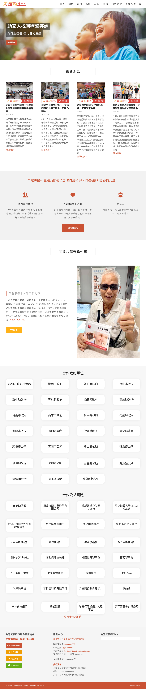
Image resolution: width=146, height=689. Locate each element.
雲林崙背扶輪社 (19, 557)
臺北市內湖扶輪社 (126, 524)
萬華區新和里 (91, 478)
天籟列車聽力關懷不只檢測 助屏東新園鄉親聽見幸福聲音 (20, 108)
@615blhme (68, 647)
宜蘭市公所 (55, 446)
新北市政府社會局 (19, 384)
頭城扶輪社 (55, 542)
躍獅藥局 (91, 573)
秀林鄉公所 (55, 463)
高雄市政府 (55, 415)
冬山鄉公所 (91, 446)
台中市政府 (126, 384)
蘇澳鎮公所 (19, 479)
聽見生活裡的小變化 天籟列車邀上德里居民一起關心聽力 (55, 108)
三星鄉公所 (91, 463)
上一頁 (2, 34)
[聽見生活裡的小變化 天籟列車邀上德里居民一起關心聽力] (55, 92)
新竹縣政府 (91, 384)
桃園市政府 (55, 384)
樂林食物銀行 (19, 606)
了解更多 (11, 42)
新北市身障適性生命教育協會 (19, 525)
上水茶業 (126, 573)
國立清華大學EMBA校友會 (126, 507)
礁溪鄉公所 (126, 446)
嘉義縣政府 (126, 399)
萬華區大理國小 (55, 524)
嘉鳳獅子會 (126, 557)
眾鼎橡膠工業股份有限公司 (55, 507)
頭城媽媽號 (19, 588)
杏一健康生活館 (19, 573)
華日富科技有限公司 (55, 588)
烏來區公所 (55, 478)
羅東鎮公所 (126, 463)
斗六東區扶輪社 (126, 542)
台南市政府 (19, 415)
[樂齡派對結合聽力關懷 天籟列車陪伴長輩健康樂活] (126, 92)
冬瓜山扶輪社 (91, 524)
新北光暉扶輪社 (55, 557)
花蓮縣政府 (126, 415)
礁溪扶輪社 (90, 542)
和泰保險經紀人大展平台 (91, 608)
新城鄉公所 (19, 463)
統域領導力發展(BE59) (91, 507)
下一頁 (144, 34)
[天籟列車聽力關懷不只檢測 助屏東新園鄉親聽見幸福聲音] (19, 92)
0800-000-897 (17, 320)
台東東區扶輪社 (19, 542)
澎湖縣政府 (126, 430)
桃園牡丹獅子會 (91, 557)
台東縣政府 (91, 415)
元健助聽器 (19, 505)
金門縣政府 (55, 430)
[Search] (140, 4)
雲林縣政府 (55, 399)
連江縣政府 (90, 430)
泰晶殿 (126, 588)
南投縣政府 (90, 399)
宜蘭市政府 (19, 431)
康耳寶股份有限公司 (126, 606)
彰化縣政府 (19, 399)
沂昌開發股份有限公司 (91, 590)
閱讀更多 (10, 150)
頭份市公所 (19, 446)
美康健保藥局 (55, 573)
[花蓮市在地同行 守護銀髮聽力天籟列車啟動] (91, 92)
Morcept (138, 685)
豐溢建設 (55, 606)
